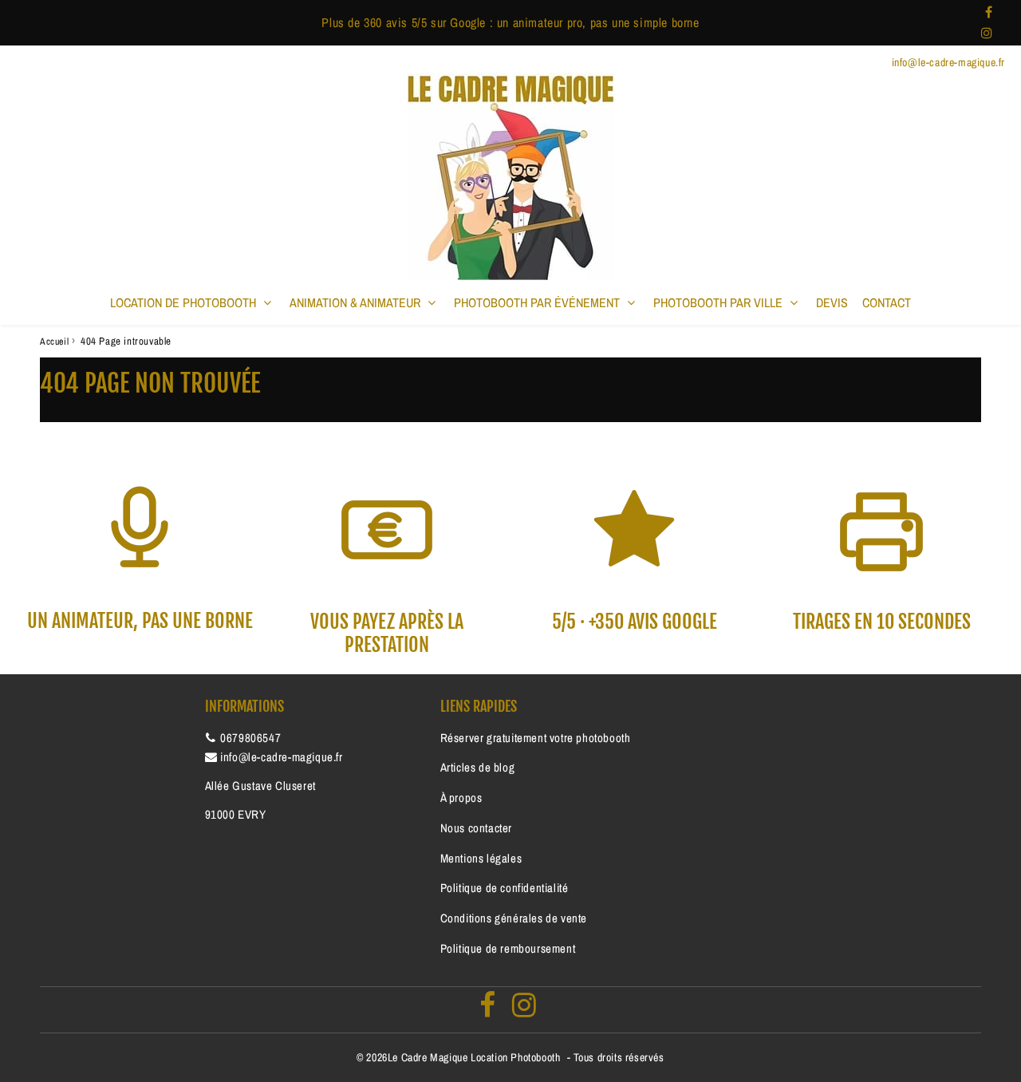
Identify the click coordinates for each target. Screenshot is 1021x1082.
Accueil (54, 341)
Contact (886, 302)
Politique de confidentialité (504, 887)
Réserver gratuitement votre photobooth (535, 737)
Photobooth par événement (537, 302)
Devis (832, 302)
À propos (461, 797)
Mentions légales (481, 858)
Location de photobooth (183, 302)
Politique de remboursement (508, 948)
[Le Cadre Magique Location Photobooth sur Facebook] (989, 12)
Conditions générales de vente (513, 918)
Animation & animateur (355, 302)
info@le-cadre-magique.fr (281, 756)
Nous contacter (476, 827)
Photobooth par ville (718, 302)
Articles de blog (477, 767)
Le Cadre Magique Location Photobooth (474, 1057)
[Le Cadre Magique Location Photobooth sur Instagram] (987, 32)
